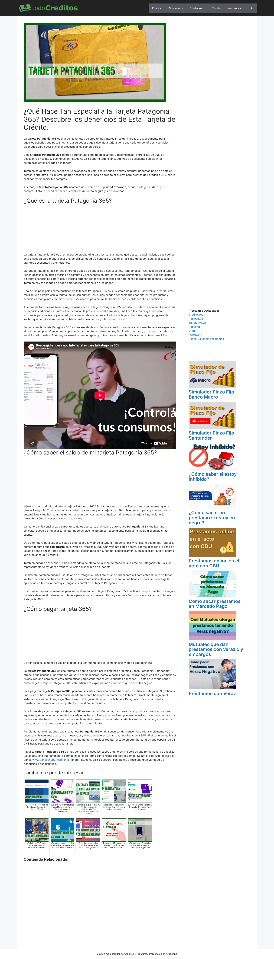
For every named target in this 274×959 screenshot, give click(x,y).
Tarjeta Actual (197, 322)
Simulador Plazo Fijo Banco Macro (211, 394)
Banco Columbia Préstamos (206, 338)
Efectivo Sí (195, 334)
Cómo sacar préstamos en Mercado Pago (215, 603)
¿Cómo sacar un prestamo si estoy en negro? (212, 517)
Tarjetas (216, 8)
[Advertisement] (100, 229)
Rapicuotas (196, 318)
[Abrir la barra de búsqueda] (252, 8)
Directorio (174, 8)
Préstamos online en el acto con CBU (214, 563)
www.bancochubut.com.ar (49, 759)
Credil (192, 330)
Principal (157, 8)
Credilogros (196, 314)
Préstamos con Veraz (212, 693)
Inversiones (234, 8)
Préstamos (196, 8)
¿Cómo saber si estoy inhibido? (213, 476)
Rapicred (194, 326)
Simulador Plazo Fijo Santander (211, 435)
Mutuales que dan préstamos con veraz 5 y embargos (216, 649)
